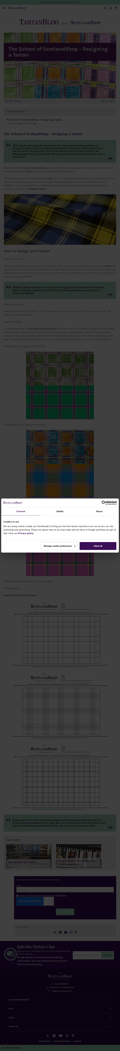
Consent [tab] (20, 511)
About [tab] (99, 511)
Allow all (98, 546)
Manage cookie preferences (58, 546)
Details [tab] (60, 511)
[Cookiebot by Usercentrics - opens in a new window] (104, 503)
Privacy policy (26, 533)
